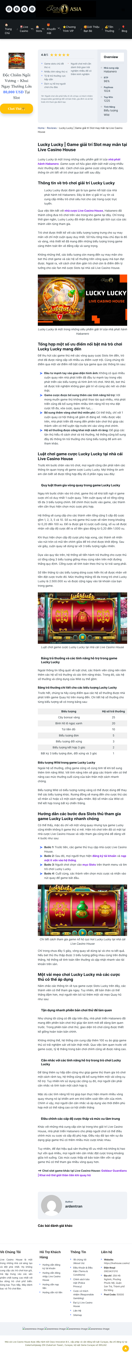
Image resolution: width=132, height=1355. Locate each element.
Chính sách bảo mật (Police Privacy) (81, 1283)
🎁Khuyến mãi (51, 29)
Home (41, 128)
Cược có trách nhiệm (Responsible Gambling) (83, 1295)
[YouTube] (25, 11)
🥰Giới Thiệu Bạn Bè (91, 29)
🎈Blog (124, 29)
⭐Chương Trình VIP (69, 29)
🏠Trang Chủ (8, 29)
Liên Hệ (77, 1310)
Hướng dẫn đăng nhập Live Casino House (51, 1276)
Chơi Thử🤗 (16, 108)
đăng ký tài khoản (104, 856)
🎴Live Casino (24, 29)
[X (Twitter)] (17, 11)
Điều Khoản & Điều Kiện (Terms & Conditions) (83, 1271)
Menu (123, 10)
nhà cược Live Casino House (84, 210)
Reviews (52, 128)
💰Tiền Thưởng (109, 29)
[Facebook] (9, 11)
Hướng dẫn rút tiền (52, 1292)
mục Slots (89, 864)
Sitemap (77, 1315)
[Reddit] (33, 11)
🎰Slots (39, 29)
